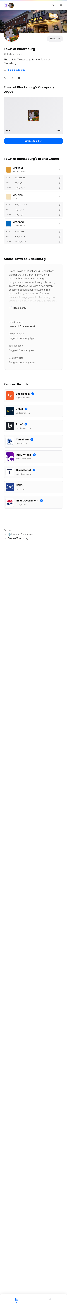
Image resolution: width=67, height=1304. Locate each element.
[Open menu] (61, 5)
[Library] (50, 1299)
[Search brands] (53, 5)
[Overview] (17, 1299)
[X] (5, 78)
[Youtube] (18, 78)
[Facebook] (12, 78)
